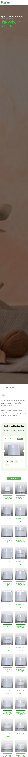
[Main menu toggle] (25, 2)
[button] (3, 451)
